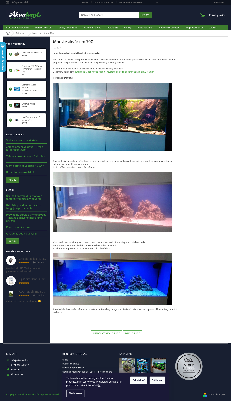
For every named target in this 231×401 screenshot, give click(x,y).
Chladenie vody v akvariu (21, 233)
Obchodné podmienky (130, 2)
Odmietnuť (139, 380)
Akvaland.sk (17, 374)
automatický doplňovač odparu (90, 72)
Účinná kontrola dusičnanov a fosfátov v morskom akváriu (24, 197)
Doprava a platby (103, 2)
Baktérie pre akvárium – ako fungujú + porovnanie (23, 207)
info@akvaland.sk (20, 360)
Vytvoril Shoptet (217, 394)
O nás (85, 2)
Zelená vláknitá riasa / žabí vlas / (25, 158)
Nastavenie (75, 393)
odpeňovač (130, 72)
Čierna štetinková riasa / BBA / (25, 165)
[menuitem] (17, 27)
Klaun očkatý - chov (18, 227)
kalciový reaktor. (146, 72)
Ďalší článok (132, 333)
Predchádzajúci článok (106, 333)
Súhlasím (157, 380)
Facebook (16, 369)
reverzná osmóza (115, 72)
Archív (12, 179)
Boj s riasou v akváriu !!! (20, 172)
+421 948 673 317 (20, 365)
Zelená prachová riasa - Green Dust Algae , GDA (24, 148)
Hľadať (145, 15)
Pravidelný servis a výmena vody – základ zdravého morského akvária (26, 217)
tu (99, 385)
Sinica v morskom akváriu (22, 140)
